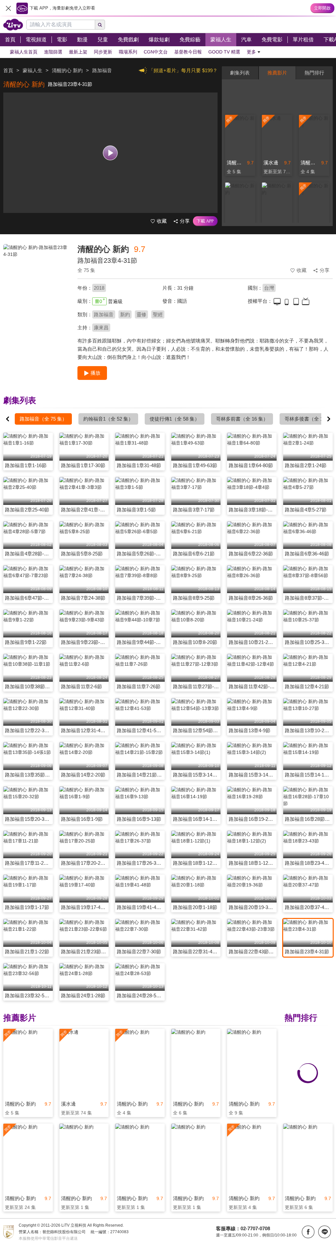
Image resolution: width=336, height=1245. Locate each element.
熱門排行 (314, 72)
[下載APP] (205, 221)
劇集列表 (240, 72)
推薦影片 (277, 72)
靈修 (141, 314)
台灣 (269, 288)
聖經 (158, 314)
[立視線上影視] (13, 25)
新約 (125, 314)
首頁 (8, 70)
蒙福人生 (32, 70)
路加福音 (104, 314)
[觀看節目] (110, 152)
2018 (99, 288)
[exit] (8, 8)
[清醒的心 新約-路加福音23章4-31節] (36, 290)
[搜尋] (100, 25)
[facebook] (308, 1231)
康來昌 (101, 327)
